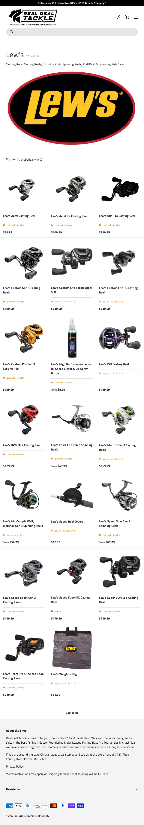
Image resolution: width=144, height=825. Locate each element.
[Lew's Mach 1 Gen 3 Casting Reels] (120, 419)
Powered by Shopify (39, 816)
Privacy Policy (15, 766)
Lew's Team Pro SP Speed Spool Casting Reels (23, 676)
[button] (127, 17)
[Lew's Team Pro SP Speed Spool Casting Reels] (24, 648)
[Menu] (136, 17)
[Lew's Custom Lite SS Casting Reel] (120, 262)
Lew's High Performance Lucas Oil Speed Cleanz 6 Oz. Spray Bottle (71, 368)
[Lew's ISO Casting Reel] (120, 338)
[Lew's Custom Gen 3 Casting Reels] (24, 262)
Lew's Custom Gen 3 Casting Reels (21, 290)
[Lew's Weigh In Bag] (72, 648)
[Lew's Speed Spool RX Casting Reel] (72, 571)
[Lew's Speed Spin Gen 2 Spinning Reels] (120, 495)
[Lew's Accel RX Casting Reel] (72, 190)
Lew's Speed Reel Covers (67, 521)
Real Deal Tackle (21, 816)
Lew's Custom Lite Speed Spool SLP (71, 289)
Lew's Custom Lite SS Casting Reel (118, 290)
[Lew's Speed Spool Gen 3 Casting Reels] (24, 571)
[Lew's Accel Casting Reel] (24, 190)
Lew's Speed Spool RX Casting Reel (71, 599)
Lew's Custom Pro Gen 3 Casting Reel (19, 366)
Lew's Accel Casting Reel (19, 216)
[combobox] (72, 32)
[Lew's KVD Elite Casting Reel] (24, 419)
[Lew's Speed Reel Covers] (72, 495)
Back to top (72, 713)
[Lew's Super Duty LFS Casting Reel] (120, 571)
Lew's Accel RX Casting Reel (69, 216)
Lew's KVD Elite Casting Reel (21, 445)
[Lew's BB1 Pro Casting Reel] (120, 190)
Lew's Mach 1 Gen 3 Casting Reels (117, 447)
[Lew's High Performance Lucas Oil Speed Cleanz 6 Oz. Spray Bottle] (72, 338)
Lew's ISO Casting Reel (114, 364)
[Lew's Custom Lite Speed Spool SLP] (72, 261)
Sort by (11, 159)
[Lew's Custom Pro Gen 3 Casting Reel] (24, 338)
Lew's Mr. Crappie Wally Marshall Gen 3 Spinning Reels (23, 523)
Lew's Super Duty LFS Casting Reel (118, 599)
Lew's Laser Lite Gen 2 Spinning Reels (72, 447)
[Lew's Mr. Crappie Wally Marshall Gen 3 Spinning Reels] (24, 495)
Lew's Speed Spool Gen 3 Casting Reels (19, 599)
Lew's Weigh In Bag (64, 674)
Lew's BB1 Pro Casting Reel (117, 216)
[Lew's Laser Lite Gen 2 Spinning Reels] (72, 419)
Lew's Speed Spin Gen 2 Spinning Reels (114, 523)
